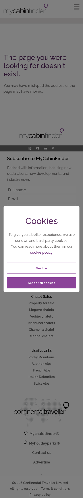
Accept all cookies (41, 283)
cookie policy (41, 252)
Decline (41, 268)
